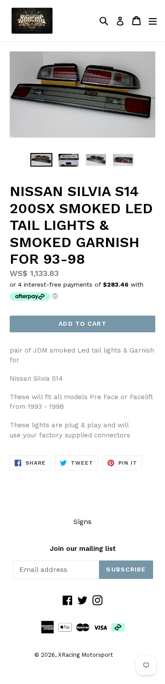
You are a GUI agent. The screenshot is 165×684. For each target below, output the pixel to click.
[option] (41, 160)
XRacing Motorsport (85, 654)
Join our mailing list (83, 549)
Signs (82, 521)
